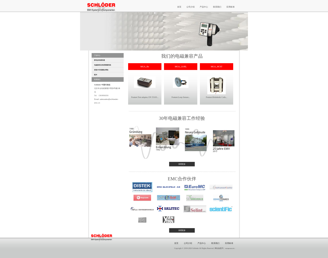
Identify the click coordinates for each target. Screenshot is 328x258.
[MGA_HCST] (216, 85)
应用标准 (230, 7)
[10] (168, 209)
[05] (142, 198)
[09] (142, 208)
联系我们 (217, 7)
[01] (142, 187)
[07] (194, 198)
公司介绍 (190, 7)
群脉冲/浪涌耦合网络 (101, 70)
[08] (221, 198)
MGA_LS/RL (181, 66)
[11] (194, 209)
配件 (95, 75)
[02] (168, 187)
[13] (142, 219)
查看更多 (182, 164)
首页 (179, 7)
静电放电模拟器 (99, 60)
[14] (168, 220)
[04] (221, 187)
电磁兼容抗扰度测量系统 (102, 65)
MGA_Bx (144, 66)
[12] (221, 209)
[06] (168, 198)
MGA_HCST (216, 66)
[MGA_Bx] (145, 82)
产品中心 (204, 7)
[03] (194, 187)
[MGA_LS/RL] (180, 82)
